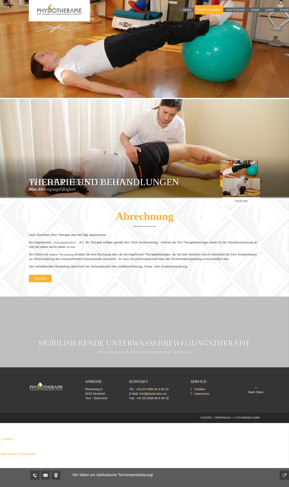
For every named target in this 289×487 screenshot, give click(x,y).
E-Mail (22, 454)
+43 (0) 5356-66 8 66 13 (152, 389)
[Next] (255, 99)
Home (187, 9)
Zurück (40, 278)
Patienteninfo (209, 9)
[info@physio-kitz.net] (45, 475)
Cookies (199, 389)
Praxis (31, 454)
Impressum (201, 393)
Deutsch (7, 438)
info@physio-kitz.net (153, 393)
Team (255, 9)
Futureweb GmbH (248, 417)
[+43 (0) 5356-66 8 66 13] (34, 475)
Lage (3, 454)
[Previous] (34, 99)
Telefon (12, 454)
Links (269, 9)
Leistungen (235, 9)
